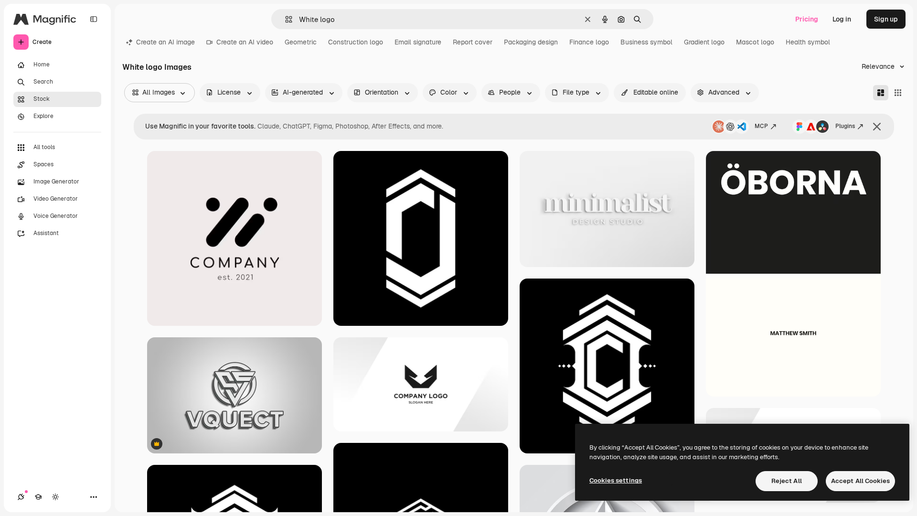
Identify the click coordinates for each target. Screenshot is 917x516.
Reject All (786, 481)
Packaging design (531, 42)
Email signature (418, 42)
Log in (841, 19)
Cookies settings (615, 480)
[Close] (877, 126)
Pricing (806, 19)
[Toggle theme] (55, 497)
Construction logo (355, 42)
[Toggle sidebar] (93, 19)
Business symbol (646, 42)
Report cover (472, 42)
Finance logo (589, 42)
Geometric (301, 42)
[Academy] (38, 497)
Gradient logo (704, 42)
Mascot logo (755, 42)
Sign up (886, 19)
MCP (761, 126)
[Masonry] (880, 92)
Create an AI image (165, 42)
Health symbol (808, 42)
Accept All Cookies (860, 481)
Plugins (845, 126)
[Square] (898, 92)
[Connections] (21, 497)
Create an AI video (244, 42)
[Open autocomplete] (285, 19)
